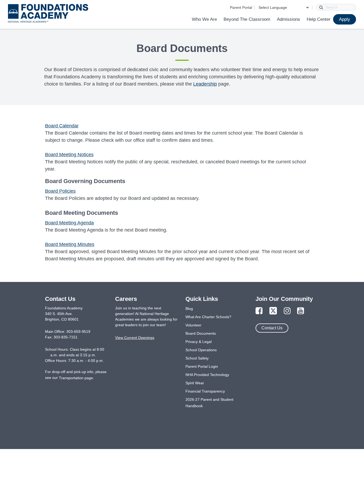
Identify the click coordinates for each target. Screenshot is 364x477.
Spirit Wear (194, 383)
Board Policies (60, 191)
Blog (189, 308)
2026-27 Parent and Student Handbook (209, 402)
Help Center (318, 19)
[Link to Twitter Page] (273, 311)
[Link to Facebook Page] (259, 311)
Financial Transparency (205, 391)
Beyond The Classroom (247, 19)
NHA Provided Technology (207, 375)
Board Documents (200, 333)
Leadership (205, 84)
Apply (344, 19)
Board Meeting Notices (69, 154)
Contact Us (271, 328)
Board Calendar (62, 125)
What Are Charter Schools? (208, 317)
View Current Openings (134, 337)
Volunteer (193, 325)
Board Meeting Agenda (69, 222)
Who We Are (204, 19)
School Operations (201, 350)
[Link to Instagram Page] (287, 311)
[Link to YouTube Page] (300, 311)
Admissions (288, 19)
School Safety (197, 358)
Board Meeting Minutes (69, 244)
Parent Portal (241, 7)
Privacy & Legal (198, 341)
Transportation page (76, 378)
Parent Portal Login (201, 366)
